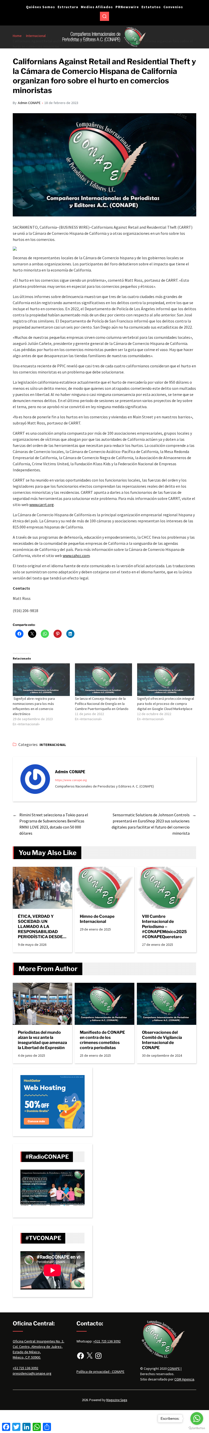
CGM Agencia (184, 1379)
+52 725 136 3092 (25, 1368)
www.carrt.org (41, 504)
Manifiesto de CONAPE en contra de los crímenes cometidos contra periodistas (102, 1040)
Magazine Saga (116, 1400)
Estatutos (151, 7)
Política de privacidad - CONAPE (100, 1371)
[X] (89, 1356)
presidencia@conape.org (32, 1373)
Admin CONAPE (29, 102)
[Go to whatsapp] (196, 1418)
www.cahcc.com (76, 555)
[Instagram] (98, 1356)
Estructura (68, 7)
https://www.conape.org (71, 780)
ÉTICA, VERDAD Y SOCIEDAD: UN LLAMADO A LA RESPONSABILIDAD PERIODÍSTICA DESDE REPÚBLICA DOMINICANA (40, 926)
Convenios (173, 7)
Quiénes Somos (40, 7)
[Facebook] (80, 1356)
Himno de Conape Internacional (97, 919)
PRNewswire (127, 7)
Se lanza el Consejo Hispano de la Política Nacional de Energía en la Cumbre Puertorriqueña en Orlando (101, 703)
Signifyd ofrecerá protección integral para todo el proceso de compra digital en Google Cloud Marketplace (165, 703)
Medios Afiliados (97, 7)
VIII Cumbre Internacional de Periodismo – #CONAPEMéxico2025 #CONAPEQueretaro (164, 926)
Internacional (53, 744)
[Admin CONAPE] (35, 779)
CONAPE (173, 1368)
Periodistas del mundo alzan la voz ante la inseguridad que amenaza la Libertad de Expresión (42, 1040)
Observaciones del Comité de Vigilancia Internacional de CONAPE (162, 1040)
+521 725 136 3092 (107, 1341)
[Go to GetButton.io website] (197, 1428)
